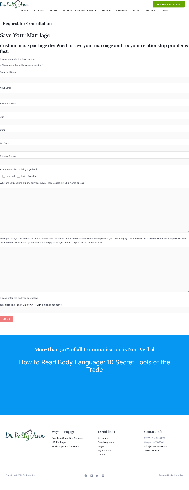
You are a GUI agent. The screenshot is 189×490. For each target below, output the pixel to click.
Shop (105, 10)
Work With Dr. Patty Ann (78, 10)
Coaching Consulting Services (67, 438)
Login (164, 10)
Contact (150, 10)
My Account (104, 450)
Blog (136, 10)
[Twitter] (97, 475)
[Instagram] (103, 475)
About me (103, 438)
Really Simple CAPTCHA (28, 304)
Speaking (121, 10)
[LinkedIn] (91, 475)
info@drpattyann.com (155, 446)
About (53, 10)
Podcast (38, 10)
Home (24, 10)
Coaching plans (106, 442)
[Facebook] (86, 475)
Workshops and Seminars (65, 446)
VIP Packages (59, 442)
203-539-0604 (152, 450)
